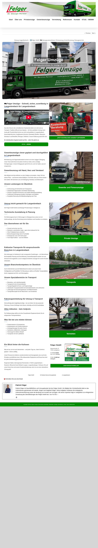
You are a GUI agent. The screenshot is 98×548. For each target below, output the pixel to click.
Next (93, 33)
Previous (88, 33)
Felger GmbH (31, 375)
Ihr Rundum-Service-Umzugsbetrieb (48, 375)
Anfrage (55, 404)
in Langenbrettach (66, 375)
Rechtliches (60, 404)
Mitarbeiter (51, 404)
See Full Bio (53, 394)
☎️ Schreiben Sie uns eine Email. (13, 379)
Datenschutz (72, 404)
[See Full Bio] (58, 394)
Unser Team (66, 404)
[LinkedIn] (16, 397)
